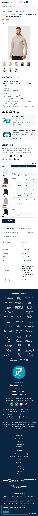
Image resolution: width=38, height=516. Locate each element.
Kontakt (19, 466)
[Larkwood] (8, 331)
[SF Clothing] (19, 345)
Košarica (19, 446)
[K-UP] (8, 321)
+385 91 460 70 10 (19, 395)
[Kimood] (8, 326)
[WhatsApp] (12, 404)
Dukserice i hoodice (16, 496)
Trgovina (9, 11)
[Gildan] (8, 312)
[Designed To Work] (3, 23)
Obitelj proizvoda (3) (11, 232)
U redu (6, 512)
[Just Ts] (29, 317)
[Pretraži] (34, 6)
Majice (6, 496)
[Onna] (8, 340)
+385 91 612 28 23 (19, 392)
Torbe (21, 500)
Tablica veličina (26, 228)
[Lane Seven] (29, 326)
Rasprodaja (19, 441)
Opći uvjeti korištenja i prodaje (19, 454)
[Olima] (29, 336)
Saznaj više (6, 509)
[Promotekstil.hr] (7, 2)
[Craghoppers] (19, 302)
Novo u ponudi (19, 444)
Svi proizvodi (19, 439)
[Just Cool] (29, 312)
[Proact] (29, 340)
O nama (19, 459)
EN (29, 2)
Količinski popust (10, 236)
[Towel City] (29, 355)
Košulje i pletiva (13, 500)
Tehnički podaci (10, 228)
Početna (4, 11)
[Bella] (29, 298)
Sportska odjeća (29, 496)
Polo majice (16, 11)
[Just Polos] (19, 317)
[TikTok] (26, 404)
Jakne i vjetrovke (8, 503)
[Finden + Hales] (29, 307)
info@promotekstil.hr (19, 385)
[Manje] (17, 173)
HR (26, 2)
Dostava (19, 471)
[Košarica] (32, 2)
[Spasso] (29, 350)
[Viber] (16, 404)
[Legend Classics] (19, 331)
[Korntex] (19, 326)
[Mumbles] (29, 331)
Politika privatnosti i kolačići (19, 456)
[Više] (22, 173)
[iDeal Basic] (24, 359)
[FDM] (19, 307)
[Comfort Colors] (8, 302)
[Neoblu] (19, 336)
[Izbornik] (35, 2)
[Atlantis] (8, 298)
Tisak (19, 474)
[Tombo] (19, 355)
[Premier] (19, 340)
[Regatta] (8, 345)
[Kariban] (19, 321)
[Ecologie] (8, 307)
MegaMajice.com (18, 419)
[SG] (29, 345)
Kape (28, 500)
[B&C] (19, 298)
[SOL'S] (8, 350)
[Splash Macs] (8, 355)
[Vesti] (14, 359)
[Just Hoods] (8, 317)
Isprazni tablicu (8, 221)
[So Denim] (19, 350)
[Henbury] (19, 312)
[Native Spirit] (8, 336)
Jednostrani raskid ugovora (19, 469)
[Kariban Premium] (29, 321)
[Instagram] (21, 404)
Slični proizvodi (28, 232)
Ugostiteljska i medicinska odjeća (25, 503)
